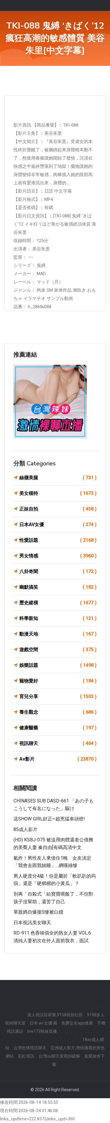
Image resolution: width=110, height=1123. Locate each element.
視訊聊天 (58, 743)
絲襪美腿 (58, 477)
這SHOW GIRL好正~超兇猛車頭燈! (49, 819)
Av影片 (58, 759)
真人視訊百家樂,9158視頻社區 (55, 1014)
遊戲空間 (58, 649)
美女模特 (58, 493)
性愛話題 (58, 540)
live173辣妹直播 (42, 1031)
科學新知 (58, 618)
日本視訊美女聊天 (32, 922)
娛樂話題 (58, 665)
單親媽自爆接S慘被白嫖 (38, 912)
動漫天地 (58, 634)
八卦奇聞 (58, 571)
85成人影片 (25, 829)
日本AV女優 (58, 524)
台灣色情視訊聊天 (29, 1047)
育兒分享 (58, 696)
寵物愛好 (58, 681)
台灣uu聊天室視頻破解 (59, 1056)
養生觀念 (58, 712)
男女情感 (58, 556)
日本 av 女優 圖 (43, 1023)
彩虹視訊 (26, 1056)
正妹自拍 (58, 509)
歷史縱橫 (58, 602)
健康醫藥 (58, 727)
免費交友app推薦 (77, 1023)
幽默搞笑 (58, 587)
